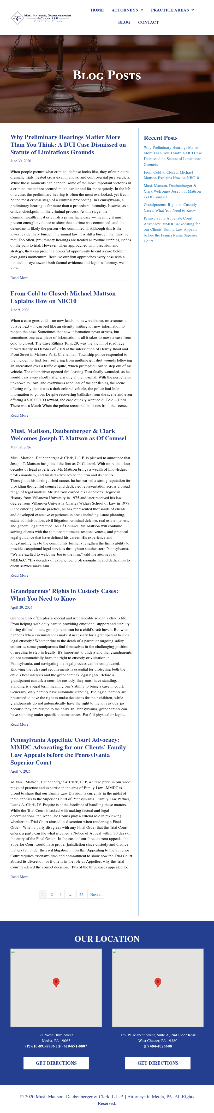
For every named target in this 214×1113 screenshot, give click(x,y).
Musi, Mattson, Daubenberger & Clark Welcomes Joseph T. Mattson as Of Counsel (68, 434)
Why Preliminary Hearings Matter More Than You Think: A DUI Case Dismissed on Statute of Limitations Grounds (68, 144)
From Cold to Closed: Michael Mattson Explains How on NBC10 (63, 296)
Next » (95, 894)
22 (81, 894)
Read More (19, 277)
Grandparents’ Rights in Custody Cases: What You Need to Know (64, 594)
